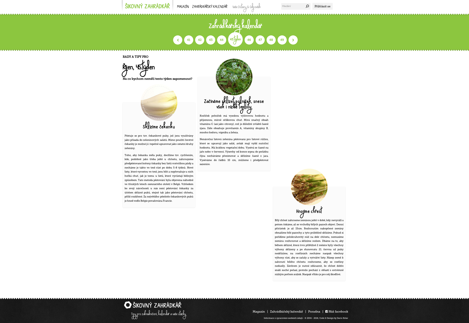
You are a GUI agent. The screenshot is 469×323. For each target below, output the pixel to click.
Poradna (314, 311)
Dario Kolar (342, 318)
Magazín (183, 7)
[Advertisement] (310, 110)
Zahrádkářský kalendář (286, 311)
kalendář (209, 7)
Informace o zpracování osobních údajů (283, 318)
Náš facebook (338, 311)
